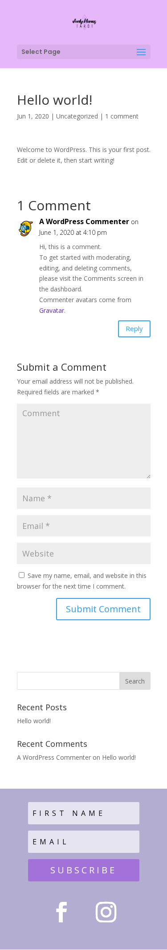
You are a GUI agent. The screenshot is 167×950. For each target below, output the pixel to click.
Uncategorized (77, 116)
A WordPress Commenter (84, 221)
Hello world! (34, 721)
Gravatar (51, 310)
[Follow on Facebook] (61, 912)
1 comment (121, 116)
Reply (134, 328)
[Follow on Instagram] (106, 912)
